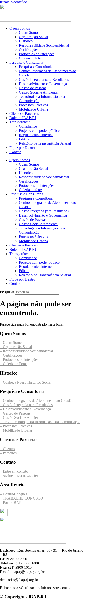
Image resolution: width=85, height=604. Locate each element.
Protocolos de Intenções (36, 54)
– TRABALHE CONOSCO (21, 498)
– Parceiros (8, 453)
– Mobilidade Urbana (16, 430)
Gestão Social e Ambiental (38, 92)
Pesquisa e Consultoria (26, 62)
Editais (24, 139)
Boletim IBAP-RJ (22, 118)
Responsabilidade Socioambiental (44, 45)
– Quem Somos (11, 342)
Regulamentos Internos (36, 135)
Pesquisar (7, 292)
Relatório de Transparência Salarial (45, 143)
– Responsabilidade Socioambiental (26, 351)
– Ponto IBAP (10, 503)
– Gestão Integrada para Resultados (26, 405)
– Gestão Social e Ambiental (21, 418)
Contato (15, 152)
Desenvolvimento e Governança (43, 84)
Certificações (28, 50)
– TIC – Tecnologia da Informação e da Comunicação (40, 422)
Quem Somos (19, 28)
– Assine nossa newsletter (19, 476)
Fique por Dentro (22, 148)
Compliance (28, 126)
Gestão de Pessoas (32, 88)
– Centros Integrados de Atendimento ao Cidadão (36, 400)
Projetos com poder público (39, 131)
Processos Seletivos (33, 105)
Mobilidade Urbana (33, 109)
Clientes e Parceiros (24, 114)
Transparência (19, 122)
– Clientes (7, 449)
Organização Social (33, 37)
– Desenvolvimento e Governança (25, 409)
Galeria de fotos (30, 58)
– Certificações (11, 355)
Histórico (26, 41)
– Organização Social (16, 347)
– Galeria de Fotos (13, 364)
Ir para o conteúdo (13, 2)
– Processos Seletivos (16, 426)
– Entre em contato (14, 471)
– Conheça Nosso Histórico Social (25, 382)
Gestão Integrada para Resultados (44, 79)
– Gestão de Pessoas (15, 413)
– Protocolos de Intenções (19, 360)
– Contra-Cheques (13, 494)
